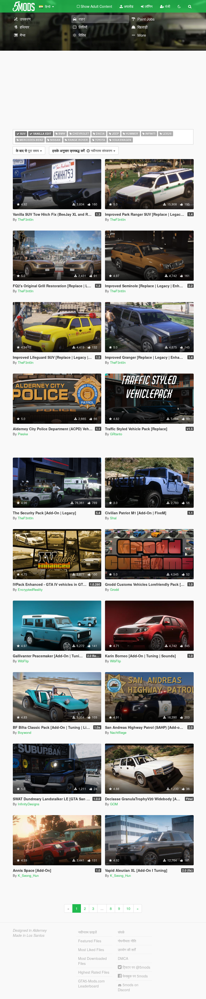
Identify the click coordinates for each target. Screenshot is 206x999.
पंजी (167, 6)
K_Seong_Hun (28, 875)
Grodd (114, 589)
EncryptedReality (30, 589)
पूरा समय (28, 150)
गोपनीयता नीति (127, 940)
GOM (114, 804)
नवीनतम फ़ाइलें (87, 932)
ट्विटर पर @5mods (136, 967)
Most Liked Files (91, 949)
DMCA (123, 958)
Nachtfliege (118, 732)
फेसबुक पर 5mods (135, 975)
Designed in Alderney (30, 930)
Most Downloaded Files (92, 961)
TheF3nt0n (25, 219)
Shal (113, 518)
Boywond (24, 732)
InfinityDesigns (28, 804)
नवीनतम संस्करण (82, 150)
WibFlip (23, 661)
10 (128, 908)
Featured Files (89, 940)
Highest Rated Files (93, 972)
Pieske (23, 434)
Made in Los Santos (28, 935)
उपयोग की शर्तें (127, 949)
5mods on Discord (128, 987)
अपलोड (128, 6)
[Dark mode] (179, 6)
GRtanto (116, 434)
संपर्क (121, 932)
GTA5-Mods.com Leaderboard (91, 983)
